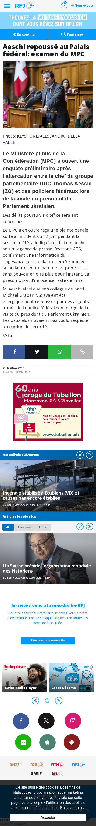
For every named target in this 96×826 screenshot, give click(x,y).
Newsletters (23, 742)
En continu (25, 34)
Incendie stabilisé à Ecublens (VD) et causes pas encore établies (41, 495)
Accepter (48, 817)
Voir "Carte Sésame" (71, 677)
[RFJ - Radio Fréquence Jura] (79, 765)
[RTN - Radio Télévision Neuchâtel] (58, 765)
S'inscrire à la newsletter (48, 640)
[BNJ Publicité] (16, 765)
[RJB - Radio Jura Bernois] (37, 765)
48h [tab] (8, 527)
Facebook (21, 721)
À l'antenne (73, 34)
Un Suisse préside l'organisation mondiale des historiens (47, 568)
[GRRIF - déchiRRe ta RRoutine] (37, 773)
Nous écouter (85, 5)
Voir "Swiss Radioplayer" (24, 677)
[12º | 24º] (63, 0)
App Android (72, 742)
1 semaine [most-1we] (24, 527)
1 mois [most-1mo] (43, 527)
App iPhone (47, 742)
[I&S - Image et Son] (58, 773)
